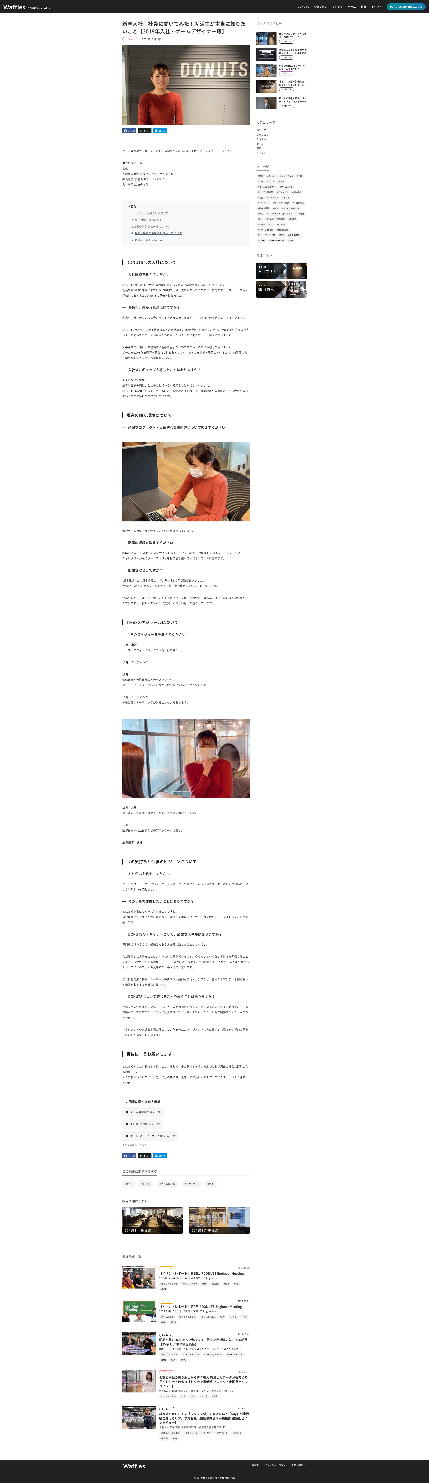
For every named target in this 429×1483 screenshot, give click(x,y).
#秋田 (260, 214)
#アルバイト (272, 198)
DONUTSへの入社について (152, 213)
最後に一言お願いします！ (151, 240)
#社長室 (292, 219)
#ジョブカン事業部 (275, 181)
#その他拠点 (298, 203)
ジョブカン (320, 6)
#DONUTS (282, 224)
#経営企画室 (282, 230)
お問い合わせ (299, 1465)
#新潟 (281, 235)
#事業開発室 (293, 235)
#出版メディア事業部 (275, 219)
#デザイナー (191, 1184)
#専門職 (285, 198)
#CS (260, 219)
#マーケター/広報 (281, 203)
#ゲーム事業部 (167, 1184)
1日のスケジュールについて (152, 226)
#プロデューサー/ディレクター (281, 214)
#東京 (211, 1184)
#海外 (290, 240)
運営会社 (256, 1465)
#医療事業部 (263, 208)
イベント (376, 6)
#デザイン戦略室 (265, 230)
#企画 (299, 176)
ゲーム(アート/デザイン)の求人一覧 (152, 1136)
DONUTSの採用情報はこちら (406, 7)
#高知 (275, 208)
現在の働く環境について (150, 219)
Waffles (134, 1466)
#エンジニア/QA (286, 176)
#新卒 (129, 1184)
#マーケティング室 (266, 235)
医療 (363, 6)
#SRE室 (261, 240)
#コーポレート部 (276, 240)
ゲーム (352, 6)
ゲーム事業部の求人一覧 (145, 1112)
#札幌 (260, 198)
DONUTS (303, 6)
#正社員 (146, 1184)
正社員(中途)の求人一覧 (145, 1124)
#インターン (282, 192)
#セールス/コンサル (267, 187)
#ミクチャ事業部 (265, 192)
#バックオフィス (265, 224)
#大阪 (301, 214)
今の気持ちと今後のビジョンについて (158, 233)
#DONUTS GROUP (290, 208)
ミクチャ (337, 6)
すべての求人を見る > (134, 1145)
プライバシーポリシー (276, 1465)
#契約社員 (296, 192)
